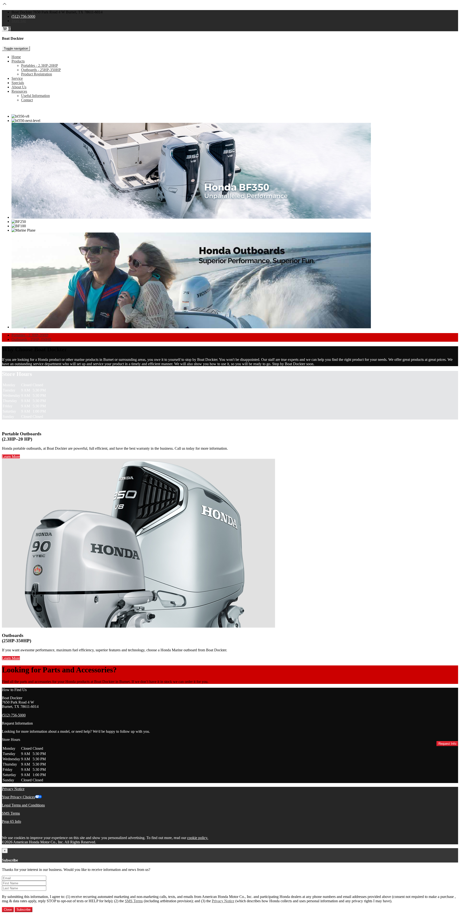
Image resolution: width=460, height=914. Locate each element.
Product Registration (36, 74)
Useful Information (35, 96)
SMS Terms (11, 813)
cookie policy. (197, 838)
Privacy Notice (13, 789)
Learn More (11, 456)
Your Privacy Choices (18, 797)
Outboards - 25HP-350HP (41, 70)
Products (18, 61)
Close (8, 909)
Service (17, 78)
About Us (19, 87)
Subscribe (23, 909)
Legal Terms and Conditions (23, 805)
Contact (27, 100)
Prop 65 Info (11, 821)
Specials (18, 83)
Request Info (447, 743)
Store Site (19, 21)
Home (16, 57)
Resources (19, 91)
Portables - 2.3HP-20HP (39, 65)
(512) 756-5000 (23, 16)
